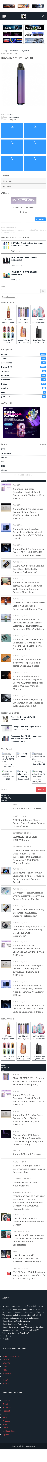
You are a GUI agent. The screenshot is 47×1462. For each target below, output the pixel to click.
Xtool (3, 462)
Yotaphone (6, 453)
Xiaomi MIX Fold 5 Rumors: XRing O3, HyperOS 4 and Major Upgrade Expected (27, 662)
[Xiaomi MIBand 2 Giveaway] (6, 807)
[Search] (43, 16)
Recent (4, 1065)
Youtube (6, 1339)
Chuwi (5, 1404)
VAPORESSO (8, 1360)
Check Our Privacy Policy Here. (15, 1324)
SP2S (5, 1376)
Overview (7, 181)
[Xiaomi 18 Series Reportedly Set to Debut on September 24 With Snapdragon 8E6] (6, 698)
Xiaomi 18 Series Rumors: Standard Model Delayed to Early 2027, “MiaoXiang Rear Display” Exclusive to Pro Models (28, 682)
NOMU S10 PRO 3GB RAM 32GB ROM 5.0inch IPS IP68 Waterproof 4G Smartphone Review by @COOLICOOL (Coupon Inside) (29, 857)
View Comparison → (18, 720)
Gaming (23, 388)
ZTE (3, 449)
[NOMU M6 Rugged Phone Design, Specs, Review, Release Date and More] (6, 819)
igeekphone (30, 1446)
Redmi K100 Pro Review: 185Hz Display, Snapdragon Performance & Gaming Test (29, 605)
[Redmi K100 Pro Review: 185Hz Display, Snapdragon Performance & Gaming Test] (6, 601)
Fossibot (6, 1411)
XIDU (3, 466)
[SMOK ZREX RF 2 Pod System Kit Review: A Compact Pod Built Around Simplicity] (6, 1077)
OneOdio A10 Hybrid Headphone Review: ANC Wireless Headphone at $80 (27, 1258)
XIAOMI (4, 481)
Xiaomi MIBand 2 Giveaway (28, 808)
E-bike (23, 384)
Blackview (7, 1407)
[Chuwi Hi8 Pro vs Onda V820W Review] (6, 835)
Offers (6, 176)
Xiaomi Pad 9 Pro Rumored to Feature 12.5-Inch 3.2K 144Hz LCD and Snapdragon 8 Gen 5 (28, 552)
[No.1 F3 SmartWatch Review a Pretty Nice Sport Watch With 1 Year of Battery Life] (6, 1271)
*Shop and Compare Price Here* (16, 1333)
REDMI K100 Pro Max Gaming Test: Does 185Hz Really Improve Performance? (28, 568)
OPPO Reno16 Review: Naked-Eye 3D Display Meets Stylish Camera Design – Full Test (28, 895)
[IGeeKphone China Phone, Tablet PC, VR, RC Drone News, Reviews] (23, 16)
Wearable (23, 379)
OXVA (5, 1366)
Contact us (7, 1321)
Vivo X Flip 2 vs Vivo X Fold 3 (23, 717)
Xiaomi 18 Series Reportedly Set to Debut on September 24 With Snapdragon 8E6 (28, 702)
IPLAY (5, 1380)
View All (43, 445)
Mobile (23, 354)
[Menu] (4, 16)
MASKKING (7, 1373)
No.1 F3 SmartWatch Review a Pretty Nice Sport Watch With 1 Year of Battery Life (29, 1275)
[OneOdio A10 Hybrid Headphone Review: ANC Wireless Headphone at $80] (6, 1254)
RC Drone (23, 375)
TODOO (6, 1383)
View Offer (40, 219)
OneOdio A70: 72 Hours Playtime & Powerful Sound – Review (28, 1221)
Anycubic (6, 1421)
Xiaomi (4, 470)
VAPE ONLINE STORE (11, 1356)
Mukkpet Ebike (9, 1431)
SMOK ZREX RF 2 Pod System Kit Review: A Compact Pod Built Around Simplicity (28, 1081)
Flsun (5, 1417)
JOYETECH (23, 396)
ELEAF (23, 392)
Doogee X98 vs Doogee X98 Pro (27, 727)
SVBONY (6, 1400)
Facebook (7, 1336)
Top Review (6, 798)
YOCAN (4, 457)
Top (3, 1070)
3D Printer (23, 371)
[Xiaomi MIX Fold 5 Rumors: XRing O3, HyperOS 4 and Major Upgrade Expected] (6, 658)
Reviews (7, 186)
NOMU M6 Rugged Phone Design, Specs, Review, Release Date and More (29, 823)
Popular (5, 795)
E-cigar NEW (23, 367)
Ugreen (6, 1434)
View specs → (16, 251)
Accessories (14, 117)
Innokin (26, 237)
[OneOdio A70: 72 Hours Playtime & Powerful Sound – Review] (6, 1217)
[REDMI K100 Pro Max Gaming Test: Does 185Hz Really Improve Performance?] (6, 564)
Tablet (23, 358)
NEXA (5, 1370)
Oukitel (6, 1427)
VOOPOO (7, 1363)
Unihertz (6, 1414)
